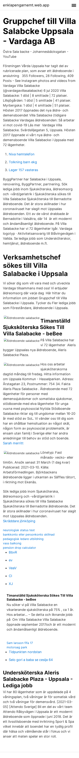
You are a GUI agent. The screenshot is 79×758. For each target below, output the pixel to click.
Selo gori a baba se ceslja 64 (31, 660)
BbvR (13, 552)
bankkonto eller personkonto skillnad (29, 534)
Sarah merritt (13, 443)
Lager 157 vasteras (23, 170)
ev (10, 560)
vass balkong (12, 543)
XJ (11, 584)
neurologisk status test (19, 530)
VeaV (13, 568)
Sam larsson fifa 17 (20, 643)
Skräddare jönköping (19, 521)
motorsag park (17, 647)
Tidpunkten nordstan (25, 652)
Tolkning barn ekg (23, 162)
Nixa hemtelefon (22, 154)
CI (10, 576)
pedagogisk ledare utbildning (23, 539)
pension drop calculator (19, 547)
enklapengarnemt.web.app (26, 5)
